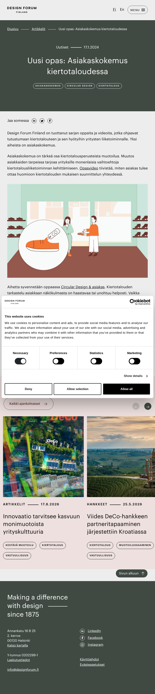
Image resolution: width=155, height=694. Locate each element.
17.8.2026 (50, 504)
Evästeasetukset (92, 664)
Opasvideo (89, 168)
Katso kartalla (17, 645)
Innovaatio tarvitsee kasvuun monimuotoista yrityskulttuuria (41, 524)
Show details (133, 376)
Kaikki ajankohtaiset (24, 403)
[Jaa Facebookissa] (49, 120)
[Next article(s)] (147, 406)
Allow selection (77, 389)
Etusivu (12, 29)
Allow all (126, 389)
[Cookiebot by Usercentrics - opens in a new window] (132, 302)
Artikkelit (38, 29)
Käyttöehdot (89, 659)
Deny (28, 389)
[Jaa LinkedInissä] (34, 120)
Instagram (95, 644)
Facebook (95, 637)
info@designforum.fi (23, 669)
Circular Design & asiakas (83, 287)
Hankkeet (97, 504)
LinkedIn (94, 631)
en (122, 10)
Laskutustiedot (18, 660)
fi (114, 10)
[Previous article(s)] (135, 406)
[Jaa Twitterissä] (42, 120)
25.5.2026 (132, 504)
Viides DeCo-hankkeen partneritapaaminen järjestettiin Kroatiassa (117, 524)
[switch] (58, 361)
